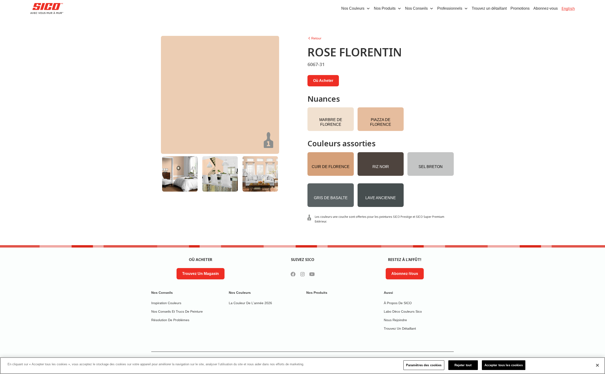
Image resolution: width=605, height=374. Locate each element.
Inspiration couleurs (166, 303)
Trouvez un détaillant (489, 8)
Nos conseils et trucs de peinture (177, 311)
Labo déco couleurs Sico (403, 311)
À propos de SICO (398, 303)
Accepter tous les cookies (503, 365)
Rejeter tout (463, 365)
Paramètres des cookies (424, 365)
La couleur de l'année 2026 (250, 303)
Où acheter (323, 81)
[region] (302, 365)
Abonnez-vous (545, 8)
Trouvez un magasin (200, 274)
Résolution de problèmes (170, 320)
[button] (355, 8)
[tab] (180, 174)
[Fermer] (597, 365)
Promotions (520, 8)
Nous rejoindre (395, 320)
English (568, 8)
